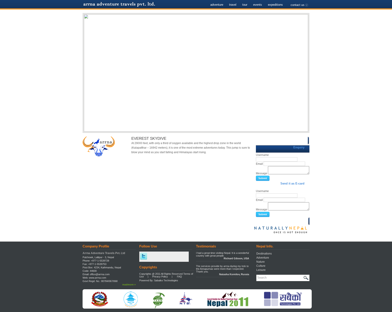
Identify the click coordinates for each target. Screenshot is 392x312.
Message (261, 173)
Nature (260, 261)
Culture (260, 265)
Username (262, 155)
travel (232, 4)
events (257, 4)
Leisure (261, 270)
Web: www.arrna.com (94, 277)
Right (304, 69)
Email (259, 163)
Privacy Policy (160, 276)
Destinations (264, 253)
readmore (129, 284)
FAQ (179, 276)
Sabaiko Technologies (166, 280)
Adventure (262, 257)
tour (244, 4)
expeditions (275, 4)
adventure (216, 4)
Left (87, 69)
